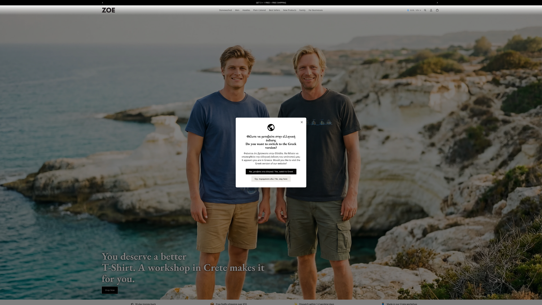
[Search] (425, 10)
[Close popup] (301, 122)
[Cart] (437, 10)
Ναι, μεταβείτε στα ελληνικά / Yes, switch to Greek (271, 171)
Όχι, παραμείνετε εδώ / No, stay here (271, 179)
